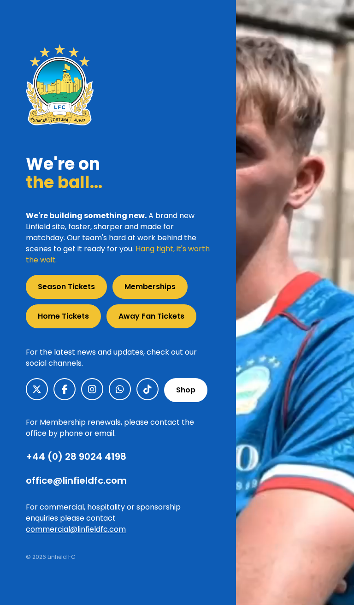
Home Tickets (63, 316)
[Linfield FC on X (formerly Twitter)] (37, 389)
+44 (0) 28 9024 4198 (76, 456)
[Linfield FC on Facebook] (64, 389)
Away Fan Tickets (151, 316)
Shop (185, 390)
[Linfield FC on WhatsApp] (120, 389)
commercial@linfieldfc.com (76, 529)
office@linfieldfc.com (76, 480)
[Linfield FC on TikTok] (147, 389)
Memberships (150, 286)
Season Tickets (66, 286)
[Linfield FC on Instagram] (92, 389)
